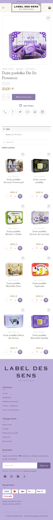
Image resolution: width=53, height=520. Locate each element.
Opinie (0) (10, 142)
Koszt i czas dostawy (11, 410)
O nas (5, 393)
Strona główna (8, 69)
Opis (8, 129)
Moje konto (7, 424)
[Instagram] (11, 476)
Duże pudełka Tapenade (39, 284)
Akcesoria (19, 69)
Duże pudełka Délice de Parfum (13, 336)
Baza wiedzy (7, 441)
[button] (20, 196)
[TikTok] (24, 476)
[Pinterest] (17, 476)
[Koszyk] (49, 8)
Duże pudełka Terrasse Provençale (14, 181)
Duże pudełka (31, 69)
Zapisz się (44, 465)
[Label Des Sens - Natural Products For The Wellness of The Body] (26, 7)
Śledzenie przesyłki (10, 433)
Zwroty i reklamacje (10, 406)
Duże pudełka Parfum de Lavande (39, 233)
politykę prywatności (30, 471)
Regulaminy (7, 397)
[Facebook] (5, 476)
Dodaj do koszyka (23, 97)
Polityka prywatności (10, 401)
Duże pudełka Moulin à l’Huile (14, 233)
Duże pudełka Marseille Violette (39, 336)
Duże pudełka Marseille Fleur (13, 284)
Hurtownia (6, 437)
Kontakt (5, 429)
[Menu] (3, 7)
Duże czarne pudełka (39, 181)
